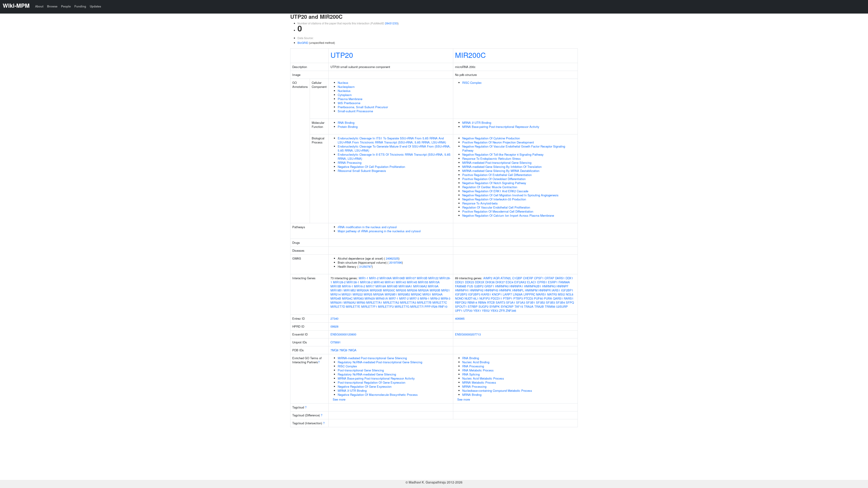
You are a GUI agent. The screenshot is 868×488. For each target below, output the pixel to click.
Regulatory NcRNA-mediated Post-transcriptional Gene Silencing (380, 362)
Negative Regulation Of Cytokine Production (491, 138)
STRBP (473, 306)
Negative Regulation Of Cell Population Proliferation (371, 166)
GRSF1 (489, 286)
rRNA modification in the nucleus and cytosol (367, 227)
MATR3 (552, 294)
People (66, 6)
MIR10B (422, 278)
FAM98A (564, 282)
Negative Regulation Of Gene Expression (365, 386)
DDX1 (569, 278)
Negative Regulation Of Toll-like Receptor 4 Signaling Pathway (503, 154)
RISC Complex (472, 82)
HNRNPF (562, 286)
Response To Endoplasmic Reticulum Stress (491, 158)
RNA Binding (346, 122)
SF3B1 (530, 302)
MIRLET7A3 (408, 302)
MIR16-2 (359, 286)
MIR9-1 (424, 298)
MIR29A (378, 294)
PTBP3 (518, 298)
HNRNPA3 (549, 286)
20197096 (395, 262)
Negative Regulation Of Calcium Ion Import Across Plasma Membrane (508, 215)
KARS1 (486, 294)
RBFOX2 (461, 302)
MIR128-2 (339, 282)
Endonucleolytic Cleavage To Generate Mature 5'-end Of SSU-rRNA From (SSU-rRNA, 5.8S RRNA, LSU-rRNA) (394, 148)
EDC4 (509, 282)
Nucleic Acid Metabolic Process (483, 378)
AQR (496, 278)
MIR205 (401, 290)
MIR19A (433, 286)
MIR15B (335, 286)
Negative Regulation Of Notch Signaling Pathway (494, 183)
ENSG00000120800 (343, 334)
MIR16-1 (347, 286)
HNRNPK (505, 290)
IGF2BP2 (461, 294)
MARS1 (541, 294)
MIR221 (347, 294)
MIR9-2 (435, 298)
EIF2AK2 (520, 282)
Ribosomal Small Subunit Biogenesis (362, 171)
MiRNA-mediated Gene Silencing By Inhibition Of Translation (502, 166)
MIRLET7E (353, 306)
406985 (460, 318)
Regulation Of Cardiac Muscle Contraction (489, 187)
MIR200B (376, 290)
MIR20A (423, 290)
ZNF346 (511, 310)
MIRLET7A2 (391, 302)
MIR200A (363, 290)
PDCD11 (496, 298)
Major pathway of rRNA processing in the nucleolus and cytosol (379, 231)
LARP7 (507, 294)
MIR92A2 (350, 302)
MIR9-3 (445, 298)
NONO (459, 298)
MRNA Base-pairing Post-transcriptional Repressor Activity (500, 126)
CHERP (528, 278)
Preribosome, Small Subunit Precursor (363, 107)
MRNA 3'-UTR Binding (476, 122)
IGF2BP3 (474, 294)
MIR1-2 (374, 278)
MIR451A (382, 298)
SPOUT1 (461, 306)
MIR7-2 (404, 298)
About (39, 6)
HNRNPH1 (462, 290)
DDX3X (479, 282)
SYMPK (494, 306)
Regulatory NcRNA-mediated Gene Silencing (367, 374)
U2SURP (562, 306)
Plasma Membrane (350, 99)
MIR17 (370, 286)
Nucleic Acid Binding (475, 362)
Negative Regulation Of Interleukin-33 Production (494, 199)
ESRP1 (553, 282)
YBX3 (494, 310)
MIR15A (434, 282)
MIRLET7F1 (369, 306)
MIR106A (386, 278)
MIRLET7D (337, 306)
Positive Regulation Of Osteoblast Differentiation (494, 179)
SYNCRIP (507, 306)
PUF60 (538, 298)
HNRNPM (531, 290)
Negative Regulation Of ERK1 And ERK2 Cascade (495, 191)
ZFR (502, 310)
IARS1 (556, 290)
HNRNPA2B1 (532, 286)
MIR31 (426, 294)
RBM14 (472, 302)
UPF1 (458, 310)
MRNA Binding (471, 394)
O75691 (335, 342)
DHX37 (500, 282)
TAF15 (518, 306)
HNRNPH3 (491, 290)
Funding (80, 6)
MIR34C (347, 298)
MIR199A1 (405, 286)
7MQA (352, 350)
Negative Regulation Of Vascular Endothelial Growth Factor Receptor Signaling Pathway (513, 148)
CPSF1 (539, 278)
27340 (334, 318)
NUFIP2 (484, 298)
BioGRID (302, 43)
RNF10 (442, 306)
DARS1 (560, 278)
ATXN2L (505, 278)
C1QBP (517, 278)
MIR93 (361, 302)
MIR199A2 (420, 286)
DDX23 (469, 282)
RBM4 (482, 302)
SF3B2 (540, 302)
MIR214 (335, 294)
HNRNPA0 (502, 286)
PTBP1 (507, 298)
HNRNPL (518, 290)
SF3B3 (550, 302)
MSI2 (561, 294)
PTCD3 (528, 298)
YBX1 (477, 310)
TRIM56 (550, 306)
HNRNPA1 (516, 286)
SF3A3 (520, 302)
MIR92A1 (336, 302)
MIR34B (335, 298)
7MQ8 (334, 350)
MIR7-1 (393, 298)
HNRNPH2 (477, 290)
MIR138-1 (353, 282)
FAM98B (460, 286)
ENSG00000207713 (468, 334)
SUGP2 (483, 306)
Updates (95, 6)
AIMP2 (487, 278)
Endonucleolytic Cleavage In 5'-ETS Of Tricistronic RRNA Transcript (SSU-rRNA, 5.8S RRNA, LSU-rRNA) (394, 156)
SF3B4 (560, 302)
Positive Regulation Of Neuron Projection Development (498, 142)
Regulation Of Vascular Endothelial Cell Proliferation (496, 207)
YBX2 (486, 310)
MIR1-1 (363, 278)
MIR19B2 (350, 290)
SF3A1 (510, 302)
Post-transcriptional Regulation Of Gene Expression (371, 382)
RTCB (491, 302)
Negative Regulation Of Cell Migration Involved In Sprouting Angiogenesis (510, 195)
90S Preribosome (349, 103)
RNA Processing (473, 366)
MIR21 (445, 290)
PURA (548, 298)
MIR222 (358, 294)
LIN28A (518, 294)
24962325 (392, 258)
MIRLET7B (424, 302)
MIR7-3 (414, 298)
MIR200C (470, 54)
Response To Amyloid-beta (480, 203)
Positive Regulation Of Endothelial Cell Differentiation (497, 175)
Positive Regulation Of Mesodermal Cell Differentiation (497, 211)
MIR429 (370, 298)
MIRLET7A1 (374, 302)
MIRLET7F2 (386, 306)
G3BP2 (479, 286)
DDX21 (459, 282)
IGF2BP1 (567, 290)
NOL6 (569, 294)
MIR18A (380, 286)
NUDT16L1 (472, 298)
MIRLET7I (417, 306)
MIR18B (392, 286)
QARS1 (558, 298)
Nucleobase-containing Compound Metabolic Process (497, 390)
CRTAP (549, 278)
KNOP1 (497, 294)
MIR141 (390, 282)
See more (339, 399)
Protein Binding (348, 126)
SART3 (500, 302)
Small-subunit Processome (355, 111)
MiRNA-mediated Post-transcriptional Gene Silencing (496, 162)
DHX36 (490, 282)
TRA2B (539, 306)
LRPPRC (529, 294)
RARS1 (568, 298)
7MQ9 (343, 350)
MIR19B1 (336, 290)
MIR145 (412, 282)
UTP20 (341, 54)
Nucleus (343, 82)
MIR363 (359, 298)
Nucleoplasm (346, 86)
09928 (334, 326)
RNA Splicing (471, 374)
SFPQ (570, 302)
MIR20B (435, 290)
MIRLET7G (402, 306)
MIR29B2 (404, 294)
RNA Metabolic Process (478, 370)
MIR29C (416, 294)
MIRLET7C (439, 302)
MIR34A (437, 294)
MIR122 (433, 278)
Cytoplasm (345, 95)
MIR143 (401, 282)
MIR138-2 (366, 282)
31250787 (365, 266)
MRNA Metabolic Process (479, 382)
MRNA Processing (474, 386)
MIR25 (368, 294)
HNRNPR (544, 290)
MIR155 (423, 282)
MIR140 (379, 282)
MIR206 (412, 290)
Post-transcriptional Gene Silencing (361, 370)
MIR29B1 (391, 294)
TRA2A (528, 306)
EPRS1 (542, 282)
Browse (52, 6)
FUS (470, 286)
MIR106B (399, 278)
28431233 (391, 23)
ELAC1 (531, 282)
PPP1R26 (431, 306)
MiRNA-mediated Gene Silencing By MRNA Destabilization (500, 171)
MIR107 (411, 278)
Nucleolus (344, 91)
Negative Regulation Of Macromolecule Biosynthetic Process (378, 394)
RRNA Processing (349, 162)
